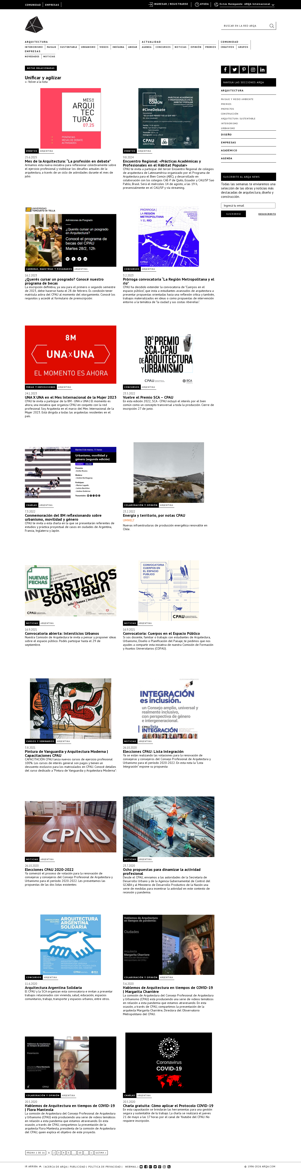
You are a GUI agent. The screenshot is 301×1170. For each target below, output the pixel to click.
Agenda (147, 47)
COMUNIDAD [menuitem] (33, 4)
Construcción (229, 113)
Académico (229, 150)
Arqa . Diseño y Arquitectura (35, 22)
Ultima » (101, 1152)
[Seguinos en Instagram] (253, 70)
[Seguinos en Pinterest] (244, 70)
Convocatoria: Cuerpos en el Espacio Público (161, 633)
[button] (271, 25)
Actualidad (151, 41)
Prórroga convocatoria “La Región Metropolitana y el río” (168, 281)
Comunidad (230, 41)
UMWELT (129, 520)
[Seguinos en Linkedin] (262, 70)
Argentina (46, 151)
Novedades (32, 56)
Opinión (196, 47)
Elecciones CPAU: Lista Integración (153, 751)
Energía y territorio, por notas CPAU (154, 515)
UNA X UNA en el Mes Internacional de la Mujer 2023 (70, 397)
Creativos (227, 47)
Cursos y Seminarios (40, 741)
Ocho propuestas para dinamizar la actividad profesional (162, 871)
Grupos (243, 47)
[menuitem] (244, 6)
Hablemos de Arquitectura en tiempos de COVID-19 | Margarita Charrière (168, 989)
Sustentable (68, 47)
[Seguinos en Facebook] (225, 70)
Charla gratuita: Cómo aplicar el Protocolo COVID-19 (168, 1105)
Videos (104, 47)
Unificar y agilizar (43, 77)
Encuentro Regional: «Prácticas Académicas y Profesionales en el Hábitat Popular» (162, 163)
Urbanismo (88, 47)
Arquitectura (36, 41)
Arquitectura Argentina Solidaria (53, 987)
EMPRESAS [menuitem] (52, 4)
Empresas (33, 51)
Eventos (31, 151)
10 (80, 1152)
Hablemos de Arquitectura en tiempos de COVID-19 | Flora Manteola (70, 1107)
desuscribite (267, 214)
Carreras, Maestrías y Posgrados (49, 269)
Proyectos (227, 108)
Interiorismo (34, 47)
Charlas (31, 505)
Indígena (118, 47)
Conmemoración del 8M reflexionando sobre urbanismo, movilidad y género (63, 517)
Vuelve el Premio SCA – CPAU (148, 397)
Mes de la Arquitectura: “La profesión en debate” (68, 161)
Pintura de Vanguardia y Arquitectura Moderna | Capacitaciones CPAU (66, 753)
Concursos (163, 47)
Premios (210, 47)
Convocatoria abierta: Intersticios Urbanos (62, 633)
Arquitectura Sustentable (238, 118)
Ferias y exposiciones (41, 387)
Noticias (181, 47)
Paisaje (51, 47)
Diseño (226, 134)
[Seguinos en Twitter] (234, 70)
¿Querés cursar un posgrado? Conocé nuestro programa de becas (64, 281)
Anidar (132, 47)
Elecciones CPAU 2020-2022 (49, 869)
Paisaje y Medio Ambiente (237, 99)
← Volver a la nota (36, 82)
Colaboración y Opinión (141, 505)
